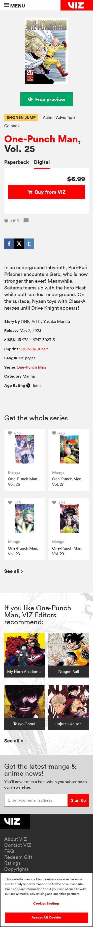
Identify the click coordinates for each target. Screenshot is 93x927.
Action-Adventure (59, 117)
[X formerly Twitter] (19, 243)
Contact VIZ (17, 845)
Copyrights (16, 869)
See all (13, 571)
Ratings (12, 863)
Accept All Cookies (46, 917)
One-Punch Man (41, 139)
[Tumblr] (29, 243)
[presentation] (24, 449)
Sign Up (78, 800)
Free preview (50, 99)
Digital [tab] (42, 162)
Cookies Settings (46, 903)
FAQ (9, 851)
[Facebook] (9, 243)
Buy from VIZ (50, 192)
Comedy (11, 125)
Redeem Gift (18, 857)
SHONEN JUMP (21, 117)
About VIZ (15, 839)
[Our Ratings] (28, 385)
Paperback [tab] (16, 162)
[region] (46, 900)
